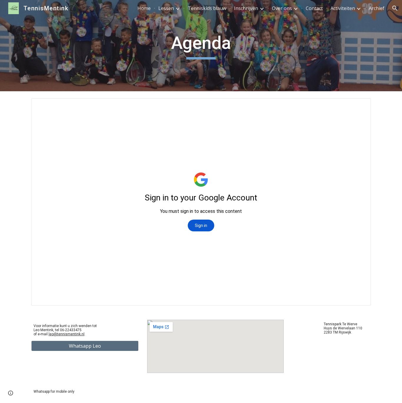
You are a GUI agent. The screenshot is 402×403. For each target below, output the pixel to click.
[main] (201, 45)
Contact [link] (314, 8)
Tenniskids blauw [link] (207, 8)
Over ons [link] (282, 8)
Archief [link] (376, 8)
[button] (395, 8)
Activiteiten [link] (342, 8)
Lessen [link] (166, 8)
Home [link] (144, 8)
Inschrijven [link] (246, 8)
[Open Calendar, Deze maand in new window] (359, 106)
